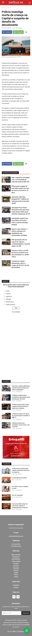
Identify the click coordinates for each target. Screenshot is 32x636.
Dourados (16, 563)
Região (16, 572)
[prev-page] (3, 272)
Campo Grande (16, 561)
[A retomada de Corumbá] (6, 480)
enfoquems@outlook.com (16, 536)
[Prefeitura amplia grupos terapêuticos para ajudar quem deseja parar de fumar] (6, 397)
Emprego (8, 299)
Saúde (7, 291)
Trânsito (8, 293)
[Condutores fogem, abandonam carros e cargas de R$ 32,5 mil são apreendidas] (6, 263)
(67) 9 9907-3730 (16, 546)
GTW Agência (21, 631)
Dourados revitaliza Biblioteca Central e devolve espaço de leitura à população (21, 387)
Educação (16, 568)
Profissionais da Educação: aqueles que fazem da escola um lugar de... (20, 470)
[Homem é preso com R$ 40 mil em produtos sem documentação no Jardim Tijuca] (6, 252)
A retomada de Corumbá (19, 478)
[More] (26, 32)
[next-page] (6, 272)
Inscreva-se (26, 613)
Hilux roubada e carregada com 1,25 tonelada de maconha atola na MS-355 (20, 180)
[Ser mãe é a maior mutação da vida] (6, 489)
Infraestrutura (10, 302)
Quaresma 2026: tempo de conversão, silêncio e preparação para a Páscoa (20, 505)
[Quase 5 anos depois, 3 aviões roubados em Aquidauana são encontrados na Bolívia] (6, 231)
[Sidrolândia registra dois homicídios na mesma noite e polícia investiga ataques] (6, 220)
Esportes (16, 570)
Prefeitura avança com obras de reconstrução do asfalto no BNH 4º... (21, 415)
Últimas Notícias (16, 554)
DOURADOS (6, 381)
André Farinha (7, 28)
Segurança (9, 296)
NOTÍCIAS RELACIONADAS (10, 173)
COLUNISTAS (6, 464)
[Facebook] (14, 596)
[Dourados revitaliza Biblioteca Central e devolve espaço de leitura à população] (6, 388)
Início (3, 8)
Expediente (16, 585)
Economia (16, 565)
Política (16, 574)
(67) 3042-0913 (16, 544)
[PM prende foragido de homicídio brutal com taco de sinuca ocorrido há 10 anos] (6, 188)
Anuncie (16, 587)
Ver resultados (16, 312)
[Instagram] (18, 596)
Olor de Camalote (17, 495)
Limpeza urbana (10, 304)
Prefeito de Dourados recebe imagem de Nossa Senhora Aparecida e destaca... (20, 406)
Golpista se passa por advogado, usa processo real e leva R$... (20, 424)
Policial (9, 8)
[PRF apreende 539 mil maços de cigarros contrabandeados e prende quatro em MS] (6, 242)
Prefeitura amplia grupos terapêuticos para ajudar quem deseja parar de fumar (21, 397)
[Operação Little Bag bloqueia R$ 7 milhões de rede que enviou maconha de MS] (6, 199)
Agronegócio (16, 556)
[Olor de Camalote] (6, 497)
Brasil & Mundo (16, 559)
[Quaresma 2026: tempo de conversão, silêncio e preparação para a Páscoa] (6, 506)
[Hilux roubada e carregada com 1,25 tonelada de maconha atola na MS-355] (6, 180)
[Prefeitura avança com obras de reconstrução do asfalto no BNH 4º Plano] (6, 416)
